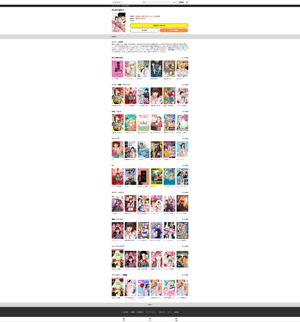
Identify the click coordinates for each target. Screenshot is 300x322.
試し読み (144, 30)
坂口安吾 (157, 16)
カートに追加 (174, 30)
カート (150, 320)
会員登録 (181, 2)
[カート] (187, 2)
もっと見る (185, 58)
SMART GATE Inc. (140, 18)
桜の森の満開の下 (126, 5)
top (113, 5)
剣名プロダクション (147, 16)
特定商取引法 (140, 312)
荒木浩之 (137, 16)
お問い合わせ (162, 312)
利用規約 (132, 312)
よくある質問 (125, 312)
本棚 (176, 320)
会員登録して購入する (159, 25)
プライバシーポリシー (151, 312)
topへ (150, 305)
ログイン (175, 2)
